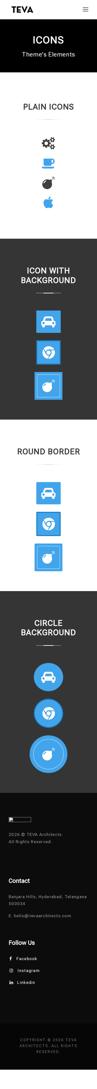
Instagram (29, 970)
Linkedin (26, 982)
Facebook (26, 958)
